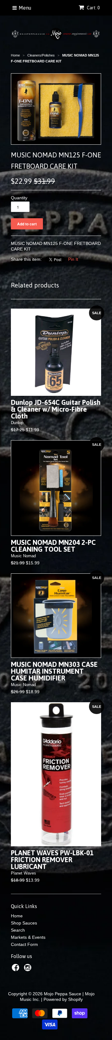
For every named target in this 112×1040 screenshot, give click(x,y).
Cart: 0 (93, 7)
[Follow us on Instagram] (28, 969)
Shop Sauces (24, 922)
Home (17, 915)
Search (18, 930)
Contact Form (24, 944)
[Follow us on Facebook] (16, 969)
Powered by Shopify (63, 999)
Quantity (19, 197)
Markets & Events (28, 937)
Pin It (73, 259)
